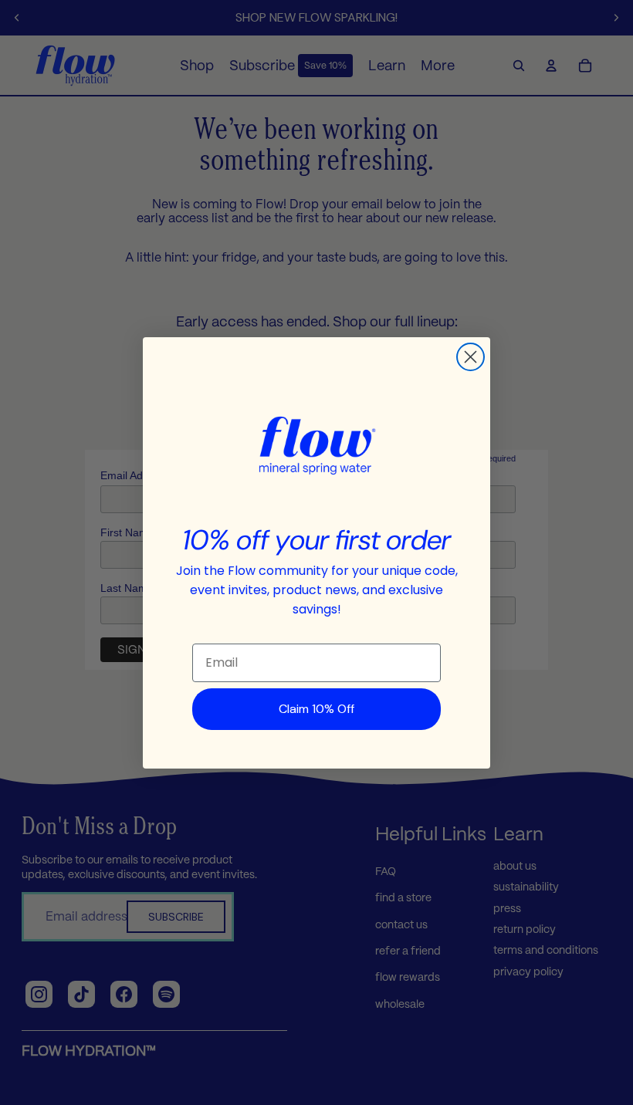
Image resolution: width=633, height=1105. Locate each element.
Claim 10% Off (316, 709)
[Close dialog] (470, 356)
